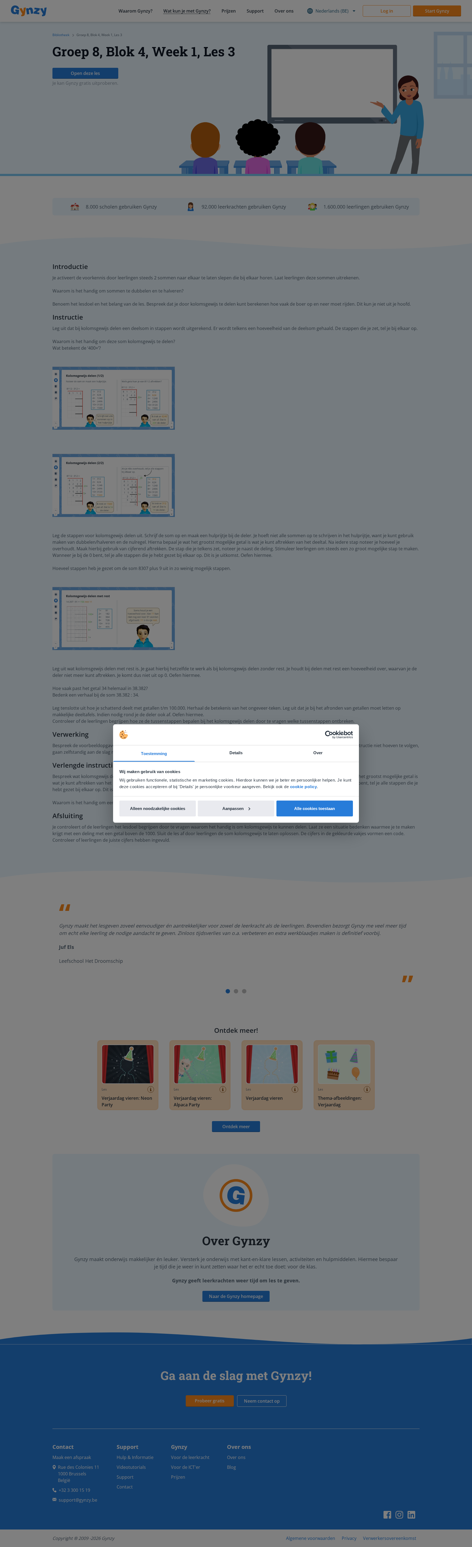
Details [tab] (236, 752)
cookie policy (303, 786)
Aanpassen (233, 808)
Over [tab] (318, 752)
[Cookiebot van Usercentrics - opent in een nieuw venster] (329, 735)
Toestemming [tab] (154, 753)
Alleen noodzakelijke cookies (157, 808)
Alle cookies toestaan (314, 808)
